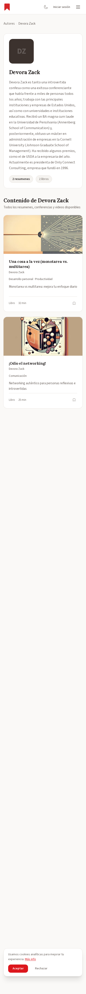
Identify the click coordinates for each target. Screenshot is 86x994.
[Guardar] (74, 303)
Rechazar (41, 968)
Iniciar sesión (61, 7)
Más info (30, 959)
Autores (9, 23)
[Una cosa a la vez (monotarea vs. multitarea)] (43, 263)
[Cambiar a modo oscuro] (46, 7)
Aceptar (18, 968)
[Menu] (78, 7)
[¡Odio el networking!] (43, 362)
